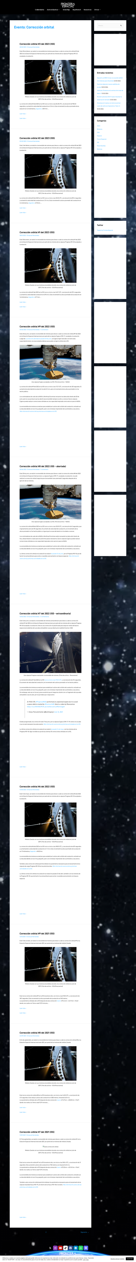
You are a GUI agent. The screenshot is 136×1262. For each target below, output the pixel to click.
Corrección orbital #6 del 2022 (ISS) (37, 786)
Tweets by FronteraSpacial (105, 230)
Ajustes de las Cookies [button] (117, 1259)
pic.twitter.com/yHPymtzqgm (55, 707)
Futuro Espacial (101, 139)
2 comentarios (44, 616)
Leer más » (23, 114)
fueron (59, 1001)
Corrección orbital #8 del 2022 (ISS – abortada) (43, 466)
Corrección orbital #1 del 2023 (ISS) (37, 232)
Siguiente (85, 1232)
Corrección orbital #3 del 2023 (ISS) (37, 44)
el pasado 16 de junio (57, 553)
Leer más (86, 1259)
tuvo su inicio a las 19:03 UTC (53, 680)
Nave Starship (101, 146)
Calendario (39, 9)
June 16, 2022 (58, 712)
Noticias (99, 149)
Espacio (99, 136)
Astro (98, 126)
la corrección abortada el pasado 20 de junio (38, 338)
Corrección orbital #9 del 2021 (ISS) (37, 933)
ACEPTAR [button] (130, 1259)
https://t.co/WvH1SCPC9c (35, 707)
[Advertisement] (51, 433)
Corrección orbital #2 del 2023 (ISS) (37, 138)
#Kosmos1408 (49, 704)
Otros (96, 9)
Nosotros (87, 9)
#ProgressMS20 (41, 702)
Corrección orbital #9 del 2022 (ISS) (37, 326)
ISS (98, 142)
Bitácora (99, 129)
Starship (66, 9)
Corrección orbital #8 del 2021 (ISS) (37, 1033)
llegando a (39, 109)
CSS (98, 132)
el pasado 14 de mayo (57, 729)
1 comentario (44, 329)
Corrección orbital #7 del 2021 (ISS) (37, 1132)
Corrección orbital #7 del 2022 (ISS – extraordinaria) (45, 613)
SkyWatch (77, 9)
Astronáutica (52, 9)
